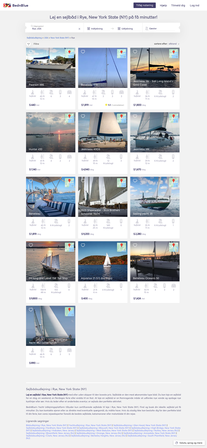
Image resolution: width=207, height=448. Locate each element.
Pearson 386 (36, 84)
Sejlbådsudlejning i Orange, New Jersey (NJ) (99, 433)
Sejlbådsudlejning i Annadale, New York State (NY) (150, 433)
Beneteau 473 (89, 84)
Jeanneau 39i (141, 149)
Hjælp (163, 5)
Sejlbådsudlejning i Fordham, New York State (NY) (51, 427)
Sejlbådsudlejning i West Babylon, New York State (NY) (104, 430)
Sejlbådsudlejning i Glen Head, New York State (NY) (139, 425)
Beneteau (34, 213)
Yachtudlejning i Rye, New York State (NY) (90, 425)
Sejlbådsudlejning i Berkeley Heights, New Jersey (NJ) (98, 435)
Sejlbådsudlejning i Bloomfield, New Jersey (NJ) (50, 433)
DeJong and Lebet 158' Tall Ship (48, 278)
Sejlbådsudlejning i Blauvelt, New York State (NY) (104, 427)
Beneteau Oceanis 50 (146, 278)
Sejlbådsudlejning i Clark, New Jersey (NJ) (47, 435)
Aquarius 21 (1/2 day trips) (96, 278)
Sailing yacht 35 (143, 213)
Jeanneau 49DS (90, 149)
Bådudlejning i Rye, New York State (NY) (46, 425)
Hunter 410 (35, 149)
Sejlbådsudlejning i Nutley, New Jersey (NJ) (156, 430)
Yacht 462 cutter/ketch (43, 342)
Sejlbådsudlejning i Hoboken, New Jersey (53, 430)
